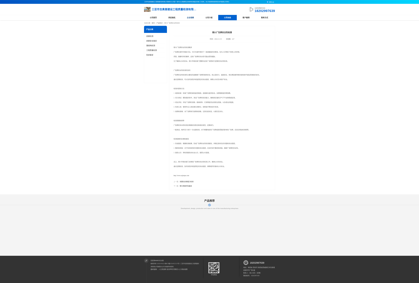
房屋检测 (149, 36)
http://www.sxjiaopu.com (181, 175)
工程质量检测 (151, 50)
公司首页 (153, 18)
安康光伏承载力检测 (186, 181)
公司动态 (227, 18)
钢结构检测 (150, 46)
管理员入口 (177, 269)
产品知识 (159, 23)
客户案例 (246, 18)
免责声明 (170, 269)
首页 (153, 23)
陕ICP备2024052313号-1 (172, 263)
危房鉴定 (149, 55)
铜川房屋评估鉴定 (186, 186)
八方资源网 (162, 269)
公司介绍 (208, 18)
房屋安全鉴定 (151, 41)
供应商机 (171, 18)
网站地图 (184, 269)
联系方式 (264, 18)
